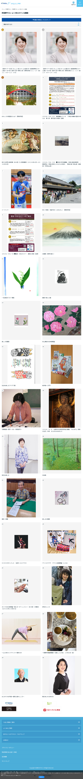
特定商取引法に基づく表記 (9, 752)
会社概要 (4, 757)
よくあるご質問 (7, 728)
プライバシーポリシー (8, 747)
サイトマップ (5, 761)
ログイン (73, 4)
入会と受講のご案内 (9, 722)
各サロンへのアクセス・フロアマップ (13, 734)
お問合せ (5, 740)
